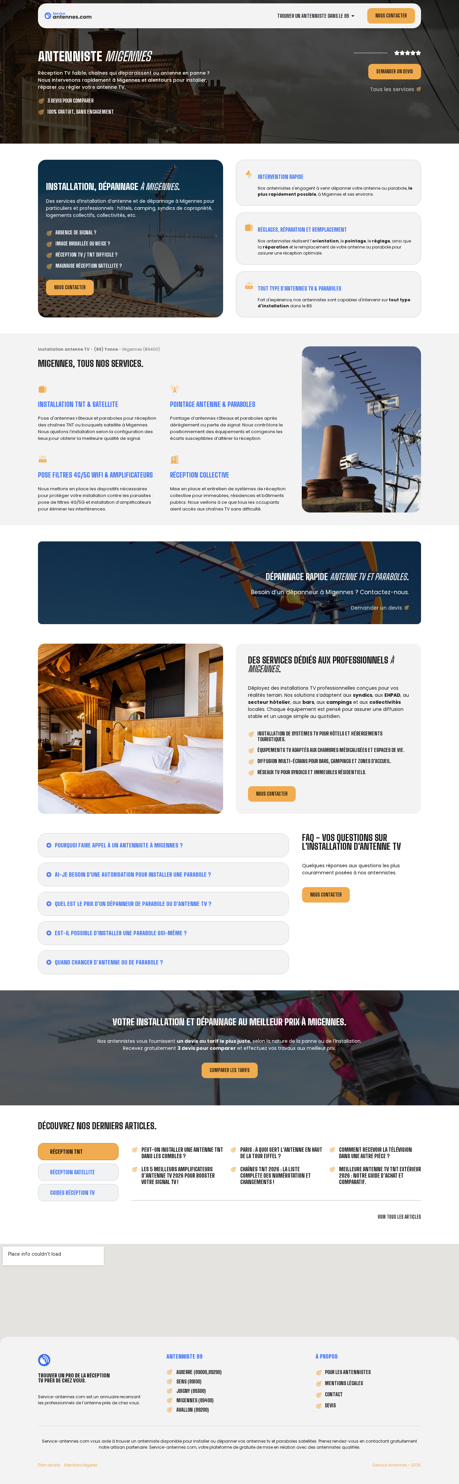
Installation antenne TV (64, 349)
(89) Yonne (106, 349)
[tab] (78, 1151)
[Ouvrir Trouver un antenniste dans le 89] (352, 16)
